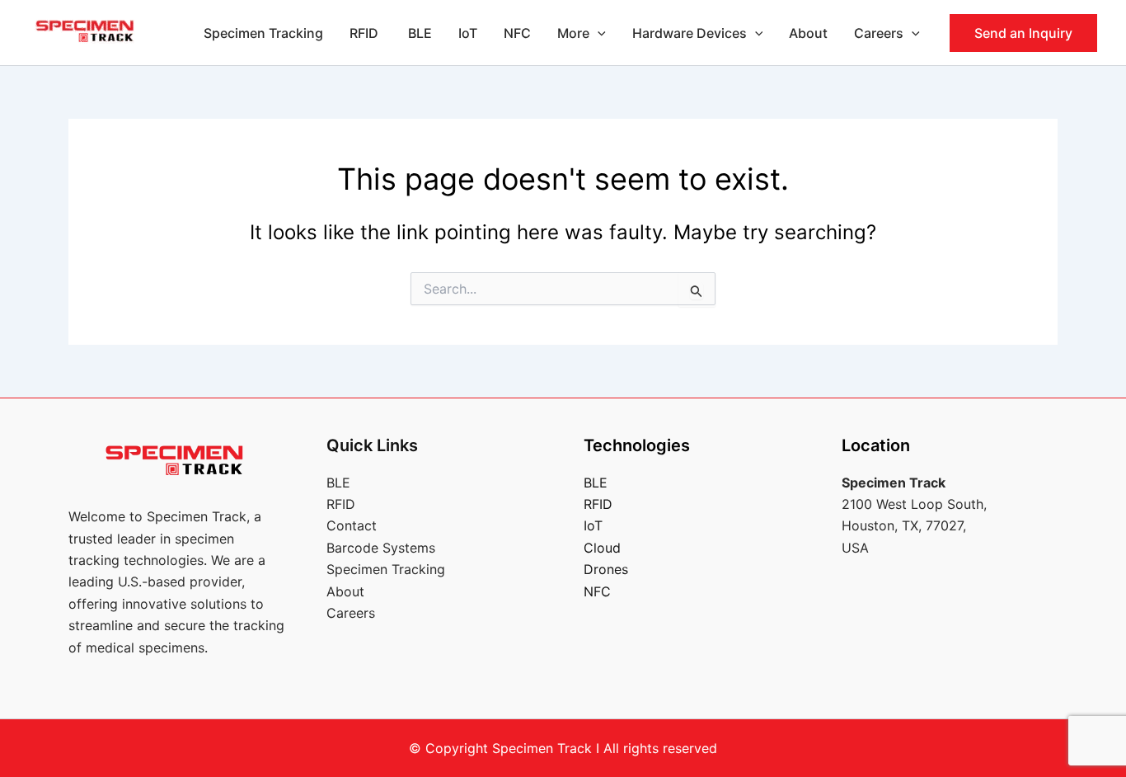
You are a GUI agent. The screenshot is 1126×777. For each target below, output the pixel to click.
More (573, 33)
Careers (878, 33)
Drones (606, 569)
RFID (366, 33)
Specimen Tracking (263, 33)
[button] (597, 33)
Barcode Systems (380, 547)
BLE (420, 33)
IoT (467, 33)
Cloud (602, 547)
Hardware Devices (689, 33)
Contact (351, 525)
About (808, 33)
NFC (517, 33)
